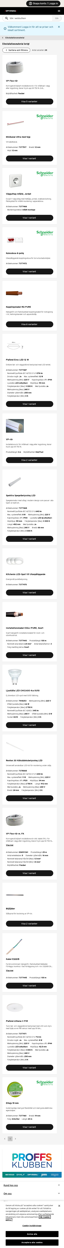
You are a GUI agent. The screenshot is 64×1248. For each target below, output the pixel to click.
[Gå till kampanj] (32, 1163)
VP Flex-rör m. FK (15, 833)
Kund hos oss (11, 1185)
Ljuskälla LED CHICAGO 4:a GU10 (23, 690)
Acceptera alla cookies (32, 1242)
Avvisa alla (32, 1234)
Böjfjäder (10, 908)
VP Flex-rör (12, 81)
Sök (56, 18)
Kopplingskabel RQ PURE (18, 307)
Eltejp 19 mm (12, 1103)
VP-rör (9, 439)
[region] (32, 1224)
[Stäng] (59, 1206)
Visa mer (9, 845)
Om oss (8, 1193)
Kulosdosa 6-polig (15, 253)
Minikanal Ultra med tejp (18, 137)
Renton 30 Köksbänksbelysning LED (24, 760)
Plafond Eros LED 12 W (17, 360)
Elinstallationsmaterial (14, 38)
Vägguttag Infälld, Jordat (18, 194)
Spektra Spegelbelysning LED (20, 495)
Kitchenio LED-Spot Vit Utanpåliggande (25, 574)
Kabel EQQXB (12, 959)
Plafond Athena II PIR (17, 1021)
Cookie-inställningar (32, 1226)
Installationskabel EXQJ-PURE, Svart (24, 628)
